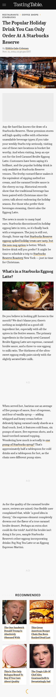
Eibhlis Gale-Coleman (17, 48)
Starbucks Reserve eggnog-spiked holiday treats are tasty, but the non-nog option (27, 240)
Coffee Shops (30, 15)
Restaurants (10, 15)
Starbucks (9, 17)
